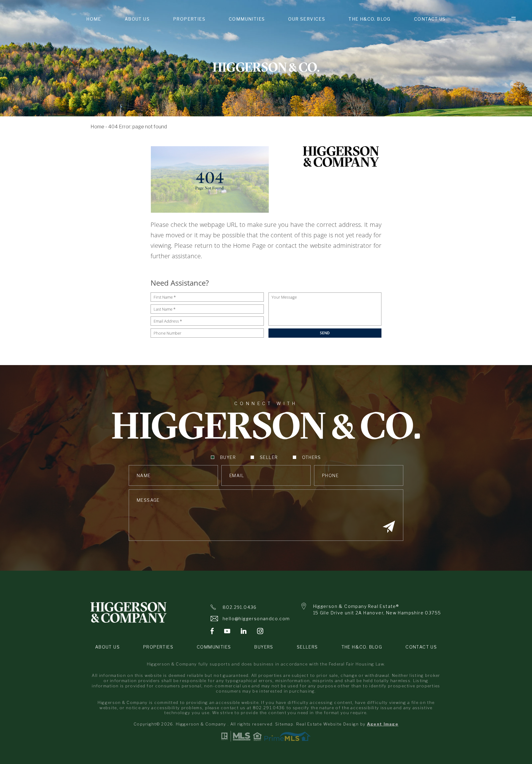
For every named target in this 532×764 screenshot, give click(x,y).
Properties (189, 19)
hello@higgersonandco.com (256, 618)
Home (93, 19)
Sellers (307, 646)
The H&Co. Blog (370, 19)
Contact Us (430, 19)
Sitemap (284, 724)
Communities (247, 19)
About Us (137, 19)
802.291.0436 (240, 607)
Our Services (306, 19)
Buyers (263, 646)
